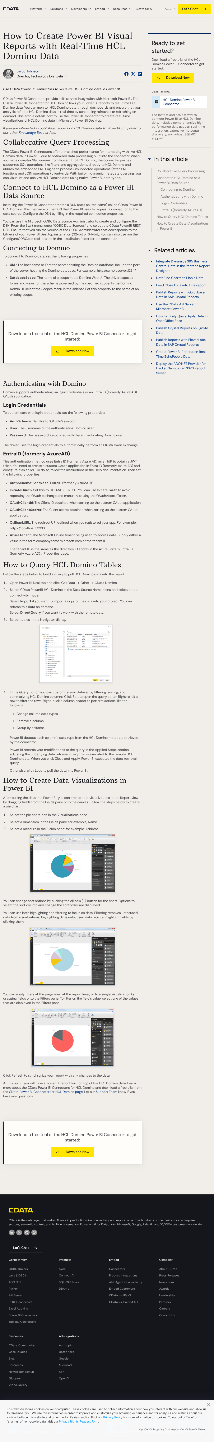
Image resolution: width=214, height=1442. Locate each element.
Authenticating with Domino (181, 196)
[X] (19, 1232)
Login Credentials (173, 203)
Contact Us (167, 1315)
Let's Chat (190, 9)
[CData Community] (34, 1232)
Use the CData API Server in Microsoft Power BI (177, 306)
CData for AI (144, 9)
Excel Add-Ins (18, 1308)
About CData (168, 1269)
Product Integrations (123, 1275)
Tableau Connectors (22, 1322)
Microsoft (65, 1365)
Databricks (66, 1352)
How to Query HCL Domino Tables (182, 217)
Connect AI (66, 1275)
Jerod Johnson (28, 71)
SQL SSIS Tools (69, 1282)
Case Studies (18, 1352)
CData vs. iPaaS (120, 1295)
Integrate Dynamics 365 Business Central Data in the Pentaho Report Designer (183, 266)
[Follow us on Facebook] (126, 74)
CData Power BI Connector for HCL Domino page (46, 1092)
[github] (27, 1232)
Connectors (117, 1269)
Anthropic (66, 1345)
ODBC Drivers (18, 1269)
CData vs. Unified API (123, 1302)
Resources (16, 1365)
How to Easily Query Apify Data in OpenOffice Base (182, 318)
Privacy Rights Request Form (78, 1421)
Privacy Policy (112, 1417)
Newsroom (166, 1282)
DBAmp (64, 1288)
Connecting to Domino (177, 189)
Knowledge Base (31, 132)
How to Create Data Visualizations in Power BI (183, 226)
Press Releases (169, 1275)
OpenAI (64, 1378)
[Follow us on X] (133, 74)
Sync (62, 1269)
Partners (165, 1302)
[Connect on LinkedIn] (140, 74)
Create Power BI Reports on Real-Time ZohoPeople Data (182, 354)
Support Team (106, 1092)
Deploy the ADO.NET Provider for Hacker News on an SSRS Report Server (181, 368)
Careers (164, 1308)
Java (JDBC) (17, 1275)
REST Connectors (20, 1302)
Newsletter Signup (21, 1372)
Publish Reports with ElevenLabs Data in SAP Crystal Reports (181, 342)
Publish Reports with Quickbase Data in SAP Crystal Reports (180, 294)
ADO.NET (15, 1282)
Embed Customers (122, 1288)
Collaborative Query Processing (181, 171)
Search (168, 9)
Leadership (167, 1295)
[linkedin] (12, 1232)
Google (64, 1358)
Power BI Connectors (23, 1315)
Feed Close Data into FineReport (181, 285)
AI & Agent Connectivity (125, 1282)
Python (13, 1288)
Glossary (15, 1378)
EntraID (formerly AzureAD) (181, 210)
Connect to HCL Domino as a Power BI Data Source (178, 180)
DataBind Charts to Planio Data (180, 278)
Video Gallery (18, 1385)
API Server (16, 1295)
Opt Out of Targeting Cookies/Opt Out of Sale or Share (172, 1429)
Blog (12, 1358)
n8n (61, 1372)
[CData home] (14, 9)
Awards (164, 1288)
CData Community (22, 1345)
